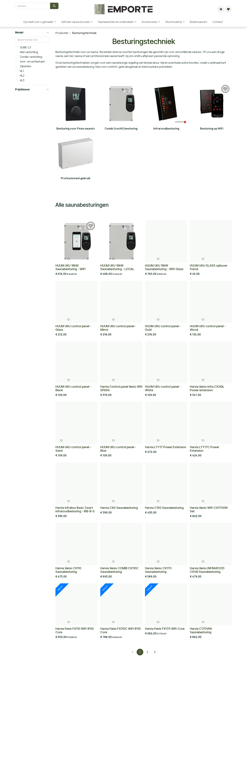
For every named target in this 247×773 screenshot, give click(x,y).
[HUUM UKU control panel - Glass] (76, 302)
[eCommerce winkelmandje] (220, 9)
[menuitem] (17, 21)
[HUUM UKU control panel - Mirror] (121, 302)
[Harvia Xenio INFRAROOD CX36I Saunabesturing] (211, 544)
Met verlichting (29, 52)
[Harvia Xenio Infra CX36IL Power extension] (211, 362)
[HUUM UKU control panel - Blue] (121, 423)
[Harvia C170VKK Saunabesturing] (211, 604)
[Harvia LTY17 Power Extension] (166, 423)
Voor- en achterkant (32, 61)
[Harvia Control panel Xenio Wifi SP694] (121, 362)
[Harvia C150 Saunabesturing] (166, 483)
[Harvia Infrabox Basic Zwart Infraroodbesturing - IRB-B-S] (76, 483)
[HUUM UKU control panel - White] (166, 362)
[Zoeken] (54, 6)
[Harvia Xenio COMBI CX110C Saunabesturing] (121, 544)
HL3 (22, 80)
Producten (62, 33)
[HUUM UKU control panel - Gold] (166, 302)
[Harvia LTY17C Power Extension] (211, 423)
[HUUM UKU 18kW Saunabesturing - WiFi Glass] (166, 241)
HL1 (22, 71)
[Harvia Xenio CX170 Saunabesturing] (166, 544)
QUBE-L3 (25, 47)
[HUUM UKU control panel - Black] (76, 362)
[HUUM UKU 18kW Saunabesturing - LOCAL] (121, 241)
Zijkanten (25, 66)
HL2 (22, 75)
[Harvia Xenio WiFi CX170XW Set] (211, 483)
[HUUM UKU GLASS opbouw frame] (211, 241)
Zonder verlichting (31, 57)
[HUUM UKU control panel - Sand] (76, 423)
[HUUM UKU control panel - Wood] (211, 302)
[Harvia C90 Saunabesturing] (121, 483)
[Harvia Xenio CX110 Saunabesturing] (76, 544)
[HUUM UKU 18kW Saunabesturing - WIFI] (76, 241)
